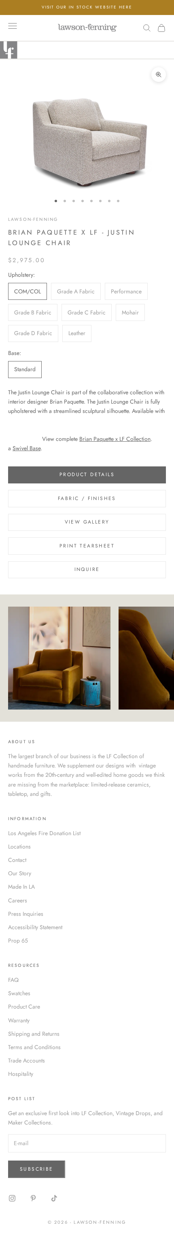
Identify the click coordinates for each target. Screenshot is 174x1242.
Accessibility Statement (35, 927)
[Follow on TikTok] (54, 1198)
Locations (19, 846)
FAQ (13, 980)
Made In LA (21, 887)
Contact (17, 860)
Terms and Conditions (34, 1047)
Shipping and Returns (33, 1034)
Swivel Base (26, 448)
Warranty (19, 1020)
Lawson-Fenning (33, 219)
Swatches (19, 993)
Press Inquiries (25, 914)
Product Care (24, 1007)
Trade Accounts (26, 1060)
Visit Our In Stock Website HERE (87, 7)
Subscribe (36, 1169)
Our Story (19, 873)
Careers (17, 900)
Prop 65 (18, 940)
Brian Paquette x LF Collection (115, 439)
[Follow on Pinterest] (33, 1198)
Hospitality (20, 1074)
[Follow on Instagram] (12, 1198)
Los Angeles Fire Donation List (44, 833)
